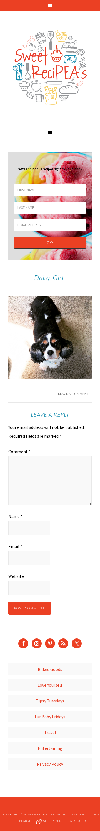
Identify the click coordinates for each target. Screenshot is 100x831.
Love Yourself (50, 685)
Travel (50, 732)
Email (15, 546)
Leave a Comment (73, 393)
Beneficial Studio (70, 820)
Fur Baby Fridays (50, 716)
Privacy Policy (50, 764)
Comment (19, 451)
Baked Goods (50, 669)
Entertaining (50, 748)
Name (15, 516)
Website (16, 576)
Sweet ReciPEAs (50, 67)
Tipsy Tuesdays (50, 701)
